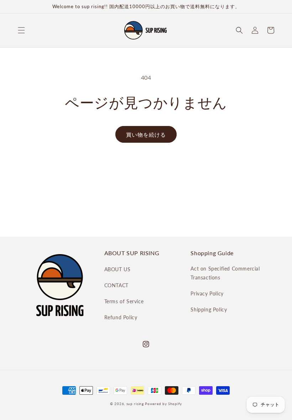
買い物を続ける (146, 134)
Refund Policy (120, 317)
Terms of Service (124, 301)
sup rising (135, 403)
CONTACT (116, 285)
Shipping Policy (209, 309)
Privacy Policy (207, 293)
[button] (21, 30)
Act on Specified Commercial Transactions (225, 273)
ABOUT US (117, 269)
